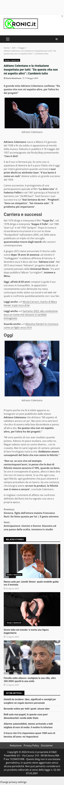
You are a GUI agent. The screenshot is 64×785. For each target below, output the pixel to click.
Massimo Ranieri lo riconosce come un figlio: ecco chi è (31, 325)
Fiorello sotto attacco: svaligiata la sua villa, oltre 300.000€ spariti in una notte (32, 657)
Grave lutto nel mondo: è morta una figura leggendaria (32, 609)
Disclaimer (47, 745)
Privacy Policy (31, 745)
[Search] (57, 39)
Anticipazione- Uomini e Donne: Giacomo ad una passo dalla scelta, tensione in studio (30, 526)
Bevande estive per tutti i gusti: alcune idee (27, 708)
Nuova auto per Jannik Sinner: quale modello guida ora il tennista (32, 561)
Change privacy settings (13, 782)
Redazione (16, 745)
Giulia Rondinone (13, 78)
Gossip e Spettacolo (12, 60)
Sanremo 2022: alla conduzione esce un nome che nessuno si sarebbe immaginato (31, 314)
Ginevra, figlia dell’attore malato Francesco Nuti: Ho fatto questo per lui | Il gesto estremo (31, 513)
